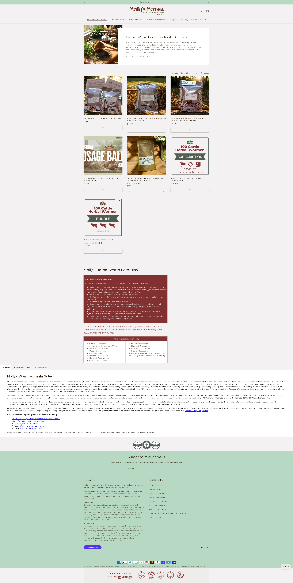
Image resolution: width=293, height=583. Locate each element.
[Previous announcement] (84, 2)
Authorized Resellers (158, 505)
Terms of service (144, 566)
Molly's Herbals (94, 566)
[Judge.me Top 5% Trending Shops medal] (170, 575)
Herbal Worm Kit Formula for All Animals (102, 118)
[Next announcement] (208, 2)
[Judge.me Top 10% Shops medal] (180, 575)
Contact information (172, 566)
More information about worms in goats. (29, 421)
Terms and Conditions (158, 497)
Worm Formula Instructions (32, 426)
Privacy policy (120, 566)
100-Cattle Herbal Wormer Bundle (99, 240)
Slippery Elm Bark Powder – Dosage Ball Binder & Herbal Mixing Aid (145, 179)
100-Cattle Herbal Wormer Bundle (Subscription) (186, 179)
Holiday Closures (156, 489)
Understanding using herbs (196, 411)
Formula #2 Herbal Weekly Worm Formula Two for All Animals (146, 119)
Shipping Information (158, 493)
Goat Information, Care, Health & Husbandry (168, 513)
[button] (98, 19)
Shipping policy (157, 566)
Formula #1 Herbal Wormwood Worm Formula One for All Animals (188, 119)
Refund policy (132, 566)
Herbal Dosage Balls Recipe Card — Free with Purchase (102, 179)
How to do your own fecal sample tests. (29, 424)
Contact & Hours (156, 485)
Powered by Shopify (106, 566)
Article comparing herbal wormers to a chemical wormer (36, 419)
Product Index (155, 518)
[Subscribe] (164, 468)
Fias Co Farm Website (158, 509)
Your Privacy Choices (158, 501)
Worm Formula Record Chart (32, 428)
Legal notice (200, 566)
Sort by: (175, 73)
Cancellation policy (187, 566)
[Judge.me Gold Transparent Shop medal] (141, 575)
